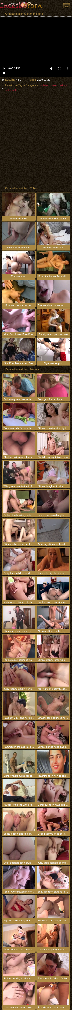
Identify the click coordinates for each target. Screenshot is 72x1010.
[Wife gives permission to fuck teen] (19, 472)
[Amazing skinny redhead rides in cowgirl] (53, 530)
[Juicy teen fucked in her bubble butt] (19, 675)
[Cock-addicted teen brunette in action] (19, 848)
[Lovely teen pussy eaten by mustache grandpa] (53, 935)
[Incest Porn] (21, 5)
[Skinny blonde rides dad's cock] (53, 732)
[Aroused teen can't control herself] (19, 935)
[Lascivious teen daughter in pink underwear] (53, 501)
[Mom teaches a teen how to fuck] (19, 993)
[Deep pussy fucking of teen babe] (53, 819)
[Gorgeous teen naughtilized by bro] (53, 790)
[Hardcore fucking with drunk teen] (19, 790)
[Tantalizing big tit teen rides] (53, 443)
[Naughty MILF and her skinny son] (19, 704)
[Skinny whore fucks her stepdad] (19, 761)
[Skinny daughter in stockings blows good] (53, 472)
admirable (11, 90)
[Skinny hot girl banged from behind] (53, 906)
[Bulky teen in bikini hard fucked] (19, 559)
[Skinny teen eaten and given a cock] (19, 617)
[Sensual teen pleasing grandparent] (19, 819)
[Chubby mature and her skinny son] (19, 443)
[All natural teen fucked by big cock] (53, 617)
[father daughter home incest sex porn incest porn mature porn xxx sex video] (66, 5)
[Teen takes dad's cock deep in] (19, 414)
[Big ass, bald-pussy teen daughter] (19, 906)
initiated (44, 85)
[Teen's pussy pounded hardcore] (19, 646)
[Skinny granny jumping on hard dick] (53, 646)
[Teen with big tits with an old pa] (53, 559)
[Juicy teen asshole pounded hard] (53, 848)
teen (54, 85)
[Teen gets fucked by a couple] (53, 385)
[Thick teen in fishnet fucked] (53, 964)
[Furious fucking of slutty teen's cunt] (19, 964)
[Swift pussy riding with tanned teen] (53, 588)
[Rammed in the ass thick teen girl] (19, 732)
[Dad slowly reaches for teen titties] (19, 385)
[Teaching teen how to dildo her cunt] (53, 761)
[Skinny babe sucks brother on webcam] (19, 530)
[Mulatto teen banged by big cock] (19, 588)
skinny (63, 85)
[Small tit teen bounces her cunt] (53, 704)
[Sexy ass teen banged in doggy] (53, 877)
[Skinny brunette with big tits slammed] (53, 414)
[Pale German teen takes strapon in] (53, 993)
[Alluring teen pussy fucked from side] (53, 675)
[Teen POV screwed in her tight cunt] (19, 877)
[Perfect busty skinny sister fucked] (19, 501)
